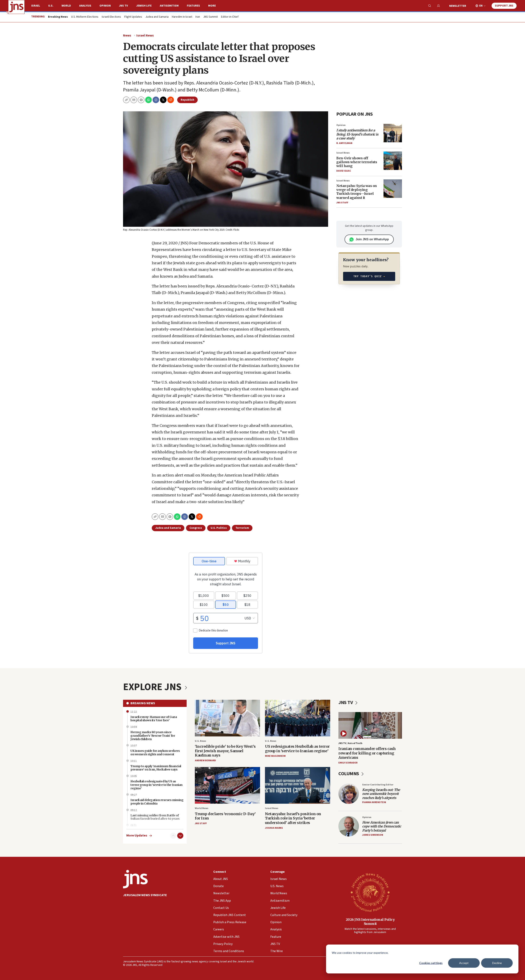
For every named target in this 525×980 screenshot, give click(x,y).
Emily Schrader (347, 763)
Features (193, 6)
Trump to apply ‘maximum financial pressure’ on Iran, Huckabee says (155, 767)
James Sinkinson (372, 835)
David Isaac (343, 171)
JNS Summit (210, 17)
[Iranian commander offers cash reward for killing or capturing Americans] (370, 725)
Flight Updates (133, 17)
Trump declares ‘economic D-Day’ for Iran (225, 816)
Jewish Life (144, 6)
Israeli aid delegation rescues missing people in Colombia (156, 801)
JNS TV (123, 6)
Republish (187, 100)
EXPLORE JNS (153, 687)
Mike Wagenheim (275, 756)
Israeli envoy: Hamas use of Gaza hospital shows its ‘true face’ (153, 718)
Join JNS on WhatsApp (372, 239)
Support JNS (504, 6)
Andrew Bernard (205, 760)
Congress (195, 528)
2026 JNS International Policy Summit (370, 921)
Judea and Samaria (157, 17)
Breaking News (142, 703)
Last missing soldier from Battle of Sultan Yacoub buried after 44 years (155, 817)
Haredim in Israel (182, 17)
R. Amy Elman (344, 143)
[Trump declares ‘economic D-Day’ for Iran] (227, 785)
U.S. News (200, 741)
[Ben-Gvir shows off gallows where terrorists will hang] (392, 161)
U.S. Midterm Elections (84, 17)
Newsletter (457, 6)
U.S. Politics (219, 528)
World (66, 6)
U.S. (50, 6)
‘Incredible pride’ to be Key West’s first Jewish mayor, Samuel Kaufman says (225, 751)
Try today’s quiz (369, 276)
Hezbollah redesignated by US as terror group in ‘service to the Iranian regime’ (156, 784)
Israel (35, 6)
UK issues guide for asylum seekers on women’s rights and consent (155, 752)
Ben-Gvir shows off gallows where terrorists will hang (356, 162)
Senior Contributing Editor (377, 784)
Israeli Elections (111, 17)
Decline (497, 963)
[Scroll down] (180, 836)
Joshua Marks (274, 828)
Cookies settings (431, 963)
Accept (464, 963)
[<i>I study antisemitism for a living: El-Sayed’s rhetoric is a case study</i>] (392, 133)
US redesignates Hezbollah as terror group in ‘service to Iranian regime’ (297, 748)
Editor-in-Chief (230, 17)
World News (201, 808)
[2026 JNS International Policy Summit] (370, 892)
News (127, 35)
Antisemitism (169, 6)
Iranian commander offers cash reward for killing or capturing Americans (367, 753)
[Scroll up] (173, 836)
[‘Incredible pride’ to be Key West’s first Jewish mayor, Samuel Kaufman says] (227, 718)
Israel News (145, 35)
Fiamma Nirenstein (374, 802)
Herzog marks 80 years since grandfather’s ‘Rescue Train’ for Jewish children (152, 735)
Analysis (85, 6)
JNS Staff (342, 202)
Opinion (105, 6)
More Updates (136, 836)
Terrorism (242, 528)
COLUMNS (349, 773)
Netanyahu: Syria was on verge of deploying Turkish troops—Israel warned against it (356, 192)
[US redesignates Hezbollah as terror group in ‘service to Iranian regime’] (297, 718)
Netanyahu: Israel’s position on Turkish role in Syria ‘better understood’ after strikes (293, 818)
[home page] (16, 7)
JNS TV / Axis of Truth (350, 743)
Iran (197, 17)
